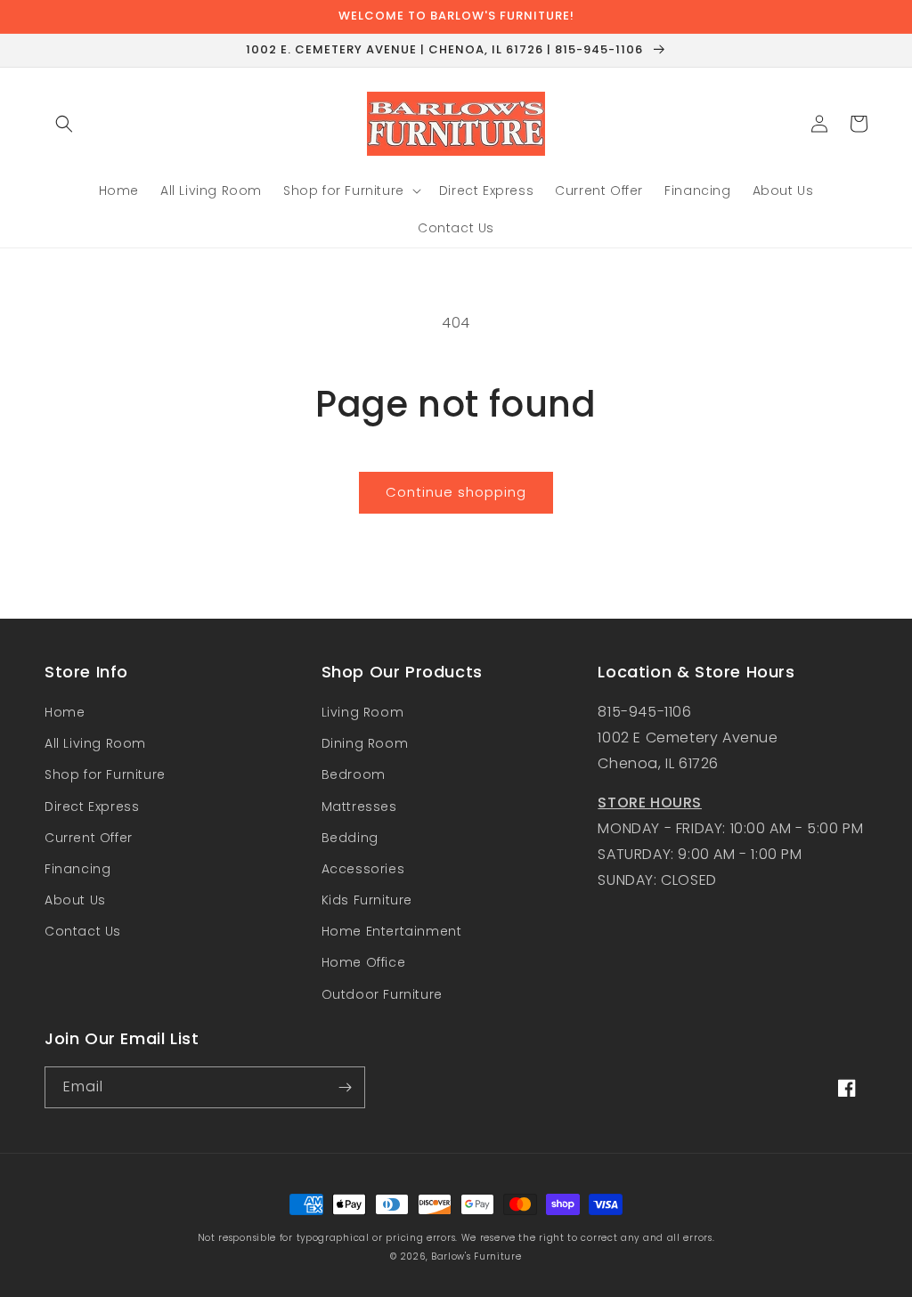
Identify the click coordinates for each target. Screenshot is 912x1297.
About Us (75, 900)
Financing (77, 869)
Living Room (363, 712)
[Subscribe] (344, 1087)
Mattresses (359, 806)
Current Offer (89, 838)
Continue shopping (456, 491)
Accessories (363, 869)
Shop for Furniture (105, 774)
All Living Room (95, 743)
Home (65, 712)
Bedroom (354, 774)
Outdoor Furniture (382, 994)
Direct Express (92, 806)
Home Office (364, 962)
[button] (64, 123)
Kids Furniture (367, 900)
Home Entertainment (392, 931)
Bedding (350, 838)
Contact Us (83, 931)
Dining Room (365, 743)
